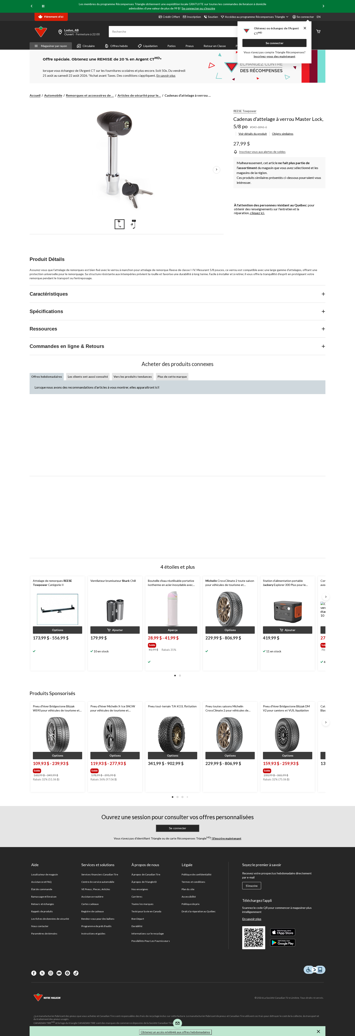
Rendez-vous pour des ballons (97, 918)
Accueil (35, 95)
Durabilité (136, 926)
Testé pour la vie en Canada (146, 911)
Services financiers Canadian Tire (99, 874)
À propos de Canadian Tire (145, 874)
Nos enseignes (139, 889)
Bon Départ (137, 918)
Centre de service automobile (97, 881)
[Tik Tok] (75, 973)
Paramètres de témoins (44, 933)
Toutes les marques (142, 904)
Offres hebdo (119, 46)
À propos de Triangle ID (144, 881)
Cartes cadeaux (90, 904)
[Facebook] (33, 973)
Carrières (136, 896)
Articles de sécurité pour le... (139, 95)
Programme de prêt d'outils (96, 926)
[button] (57, 630)
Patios (171, 46)
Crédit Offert (171, 16)
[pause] (43, 6)
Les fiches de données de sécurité (50, 918)
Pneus (190, 46)
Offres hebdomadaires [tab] (46, 376)
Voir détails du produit (253, 133)
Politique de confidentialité (196, 874)
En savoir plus (251, 919)
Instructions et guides (93, 933)
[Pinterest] (67, 973)
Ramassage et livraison (43, 896)
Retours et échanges (42, 904)
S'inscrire (252, 885)
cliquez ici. (257, 213)
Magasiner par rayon (54, 46)
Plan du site (188, 889)
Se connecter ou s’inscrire (198, 8)
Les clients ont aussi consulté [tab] (88, 376)
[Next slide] (323, 6)
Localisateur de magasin (44, 874)
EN (318, 16)
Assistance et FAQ (41, 881)
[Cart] (318, 31)
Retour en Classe (215, 46)
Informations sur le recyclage (147, 933)
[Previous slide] (32, 6)
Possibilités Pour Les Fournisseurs (150, 940)
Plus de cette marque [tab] (172, 376)
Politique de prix (190, 904)
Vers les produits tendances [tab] (133, 376)
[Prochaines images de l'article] (216, 170)
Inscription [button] (194, 16)
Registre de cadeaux (92, 911)
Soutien (213, 16)
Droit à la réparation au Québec (199, 911)
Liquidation (150, 46)
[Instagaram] (50, 973)
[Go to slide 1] (119, 224)
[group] (172, 644)
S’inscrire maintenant (226, 838)
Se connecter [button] (305, 16)
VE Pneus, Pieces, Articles (95, 889)
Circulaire (89, 46)
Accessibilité (189, 896)
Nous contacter (39, 926)
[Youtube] (59, 973)
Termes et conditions (193, 881)
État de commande (41, 889)
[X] (42, 973)
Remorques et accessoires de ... (90, 95)
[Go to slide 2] (133, 224)
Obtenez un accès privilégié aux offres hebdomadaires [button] (175, 1032)
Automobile (53, 95)
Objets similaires (282, 133)
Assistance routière (92, 896)
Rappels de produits (42, 911)
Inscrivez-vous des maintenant (274, 56)
